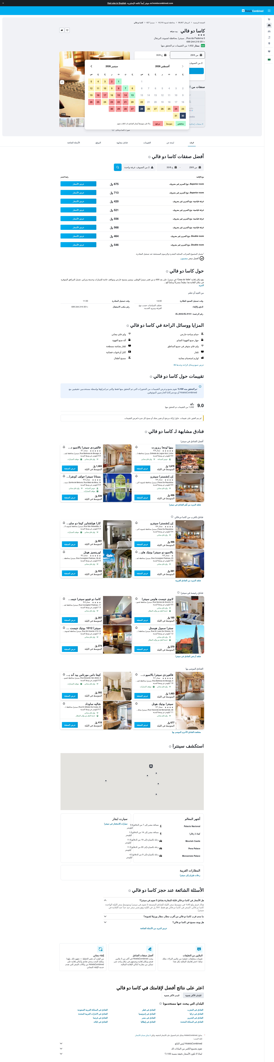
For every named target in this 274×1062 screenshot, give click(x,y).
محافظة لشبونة (169, 22)
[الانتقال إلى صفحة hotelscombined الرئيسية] (252, 10)
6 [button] (155, 88)
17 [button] (176, 102)
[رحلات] (269, 51)
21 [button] (148, 102)
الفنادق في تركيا (196, 1013)
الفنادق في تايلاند (101, 1021)
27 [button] (155, 108)
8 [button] (141, 88)
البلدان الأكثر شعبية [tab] (193, 995)
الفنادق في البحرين (195, 1017)
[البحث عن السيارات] (269, 31)
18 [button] (169, 102)
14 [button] (148, 95)
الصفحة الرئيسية (199, 22)
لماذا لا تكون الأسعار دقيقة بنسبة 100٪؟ (183, 1053)
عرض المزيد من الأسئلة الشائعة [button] (153, 928)
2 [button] (183, 88)
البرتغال (187, 22)
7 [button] (148, 88)
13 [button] (155, 95)
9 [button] (183, 95)
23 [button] (183, 108)
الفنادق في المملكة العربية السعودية (92, 1009)
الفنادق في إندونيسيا (147, 1013)
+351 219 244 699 (196, 41)
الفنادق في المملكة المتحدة (192, 1021)
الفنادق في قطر (148, 1009)
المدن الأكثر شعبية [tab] (171, 995)
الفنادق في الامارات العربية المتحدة (93, 1013)
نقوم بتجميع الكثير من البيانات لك (186, 1048)
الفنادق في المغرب (195, 1009)
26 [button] (162, 108)
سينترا (152, 22)
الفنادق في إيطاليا (148, 1021)
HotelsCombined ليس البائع (188, 1043)
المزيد (201, 285)
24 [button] (176, 108)
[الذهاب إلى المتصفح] (269, 43)
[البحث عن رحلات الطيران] (269, 19)
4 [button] (169, 88)
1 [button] (141, 81)
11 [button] (169, 95)
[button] (3, 3)
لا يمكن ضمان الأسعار (143, 1035)
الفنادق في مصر (148, 1017)
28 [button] (148, 108)
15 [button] (141, 95)
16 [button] (183, 102)
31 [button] (176, 115)
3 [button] (176, 88)
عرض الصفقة (142, 468)
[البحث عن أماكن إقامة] (269, 25)
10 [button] (176, 95)
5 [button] (162, 88)
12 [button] (162, 95)
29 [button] (141, 108)
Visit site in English (116, 3)
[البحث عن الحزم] (269, 37)
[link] (185, 504)
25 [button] (169, 108)
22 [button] (141, 102)
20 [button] (155, 102)
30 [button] (183, 115)
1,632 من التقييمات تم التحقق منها (177, 45)
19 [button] (162, 102)
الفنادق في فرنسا (100, 1017)
